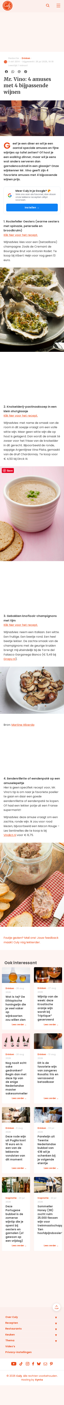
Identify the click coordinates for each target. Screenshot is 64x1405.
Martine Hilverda (22, 725)
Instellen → (32, 207)
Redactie (13, 58)
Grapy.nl (9, 659)
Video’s (10, 1346)
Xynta (39, 1379)
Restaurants (13, 1328)
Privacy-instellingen (18, 1352)
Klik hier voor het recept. (21, 235)
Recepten (11, 1323)
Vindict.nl (10, 835)
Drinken (26, 58)
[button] (53, 1317)
